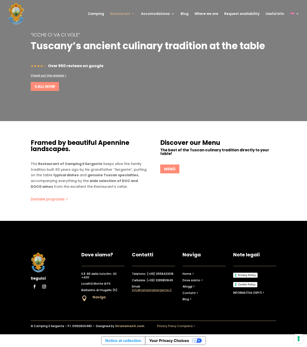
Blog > (187, 299)
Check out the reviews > (48, 75)
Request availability (242, 14)
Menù (170, 169)
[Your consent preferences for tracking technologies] (298, 338)
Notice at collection (123, 340)
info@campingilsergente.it (152, 290)
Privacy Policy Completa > (176, 326)
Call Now (45, 86)
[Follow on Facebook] (34, 286)
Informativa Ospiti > (248, 293)
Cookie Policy (246, 284)
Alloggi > (189, 286)
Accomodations (155, 14)
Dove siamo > (193, 280)
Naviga (99, 297)
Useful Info (275, 14)
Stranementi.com (129, 326)
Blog (185, 14)
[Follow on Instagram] (44, 286)
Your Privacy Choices (169, 340)
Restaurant (120, 14)
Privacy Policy (247, 275)
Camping (96, 14)
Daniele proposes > (49, 199)
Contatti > (190, 293)
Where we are (206, 14)
